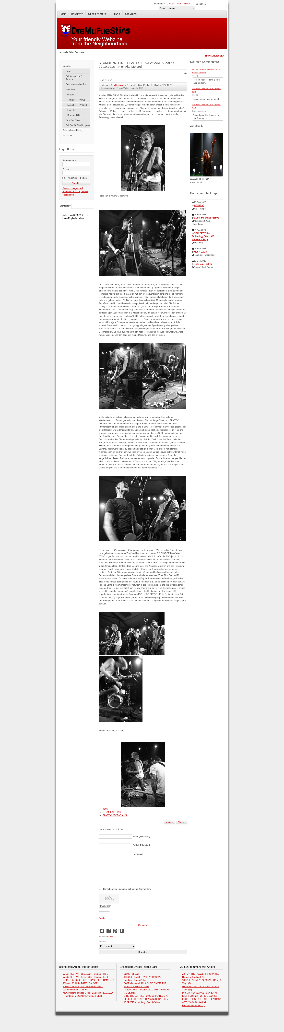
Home (63, 14)
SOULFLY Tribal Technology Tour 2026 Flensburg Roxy (203, 236)
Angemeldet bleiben (77, 178)
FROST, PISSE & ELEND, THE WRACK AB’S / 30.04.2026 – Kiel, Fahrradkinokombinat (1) (201, 1002)
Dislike (108, 80)
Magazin (66, 66)
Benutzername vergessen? (75, 191)
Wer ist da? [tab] (65, 206)
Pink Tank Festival (203, 264)
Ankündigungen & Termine (74, 78)
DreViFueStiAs (73, 120)
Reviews (70, 94)
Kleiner (187, 3)
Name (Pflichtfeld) (141, 836)
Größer (170, 3)
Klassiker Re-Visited (77, 105)
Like (101, 80)
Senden (102, 918)
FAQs (117, 14)
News (68, 71)
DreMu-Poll (132, 14)
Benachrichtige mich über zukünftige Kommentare (127, 889)
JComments (143, 925)
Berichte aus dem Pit (76, 84)
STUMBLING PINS (112, 812)
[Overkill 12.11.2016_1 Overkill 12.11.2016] (206, 175)
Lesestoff (71, 110)
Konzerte (77, 14)
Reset (178, 3)
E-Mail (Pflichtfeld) (141, 845)
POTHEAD (199, 205)
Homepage (138, 854)
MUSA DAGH (200, 252)
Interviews (70, 89)
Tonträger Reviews (76, 100)
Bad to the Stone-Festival (206, 218)
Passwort (66, 169)
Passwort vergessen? (72, 188)
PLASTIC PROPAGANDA (115, 815)
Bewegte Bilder (74, 115)
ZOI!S (105, 809)
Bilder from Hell (98, 14)
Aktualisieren (105, 906)
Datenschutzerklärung (72, 130)
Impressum (67, 135)
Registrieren (68, 195)
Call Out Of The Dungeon (78, 125)
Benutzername (69, 160)
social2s (110, 936)
